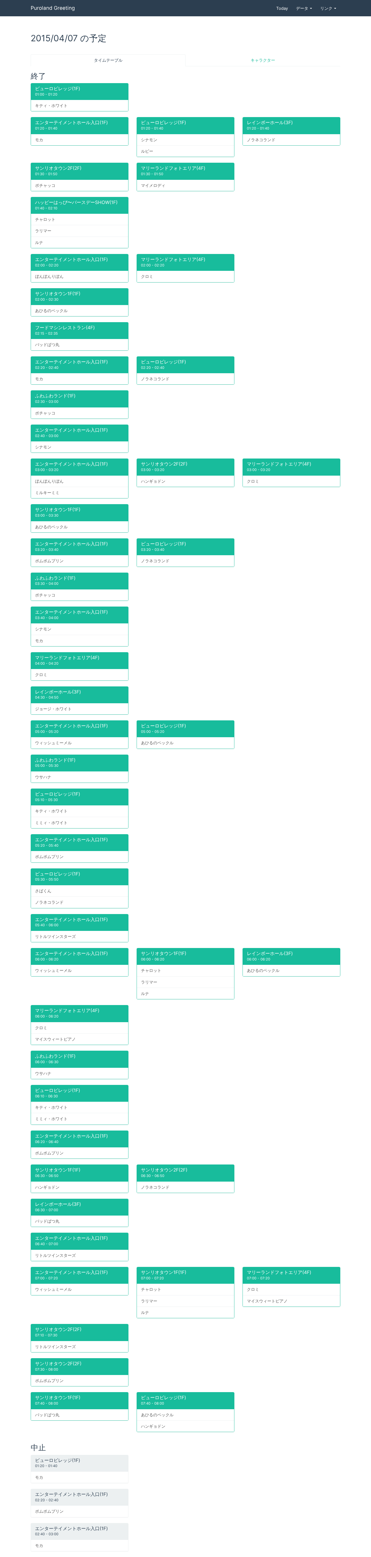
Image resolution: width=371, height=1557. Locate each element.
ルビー (147, 151)
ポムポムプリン (49, 560)
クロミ (147, 276)
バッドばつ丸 (47, 344)
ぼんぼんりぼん (49, 276)
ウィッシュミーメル (53, 742)
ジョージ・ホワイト (53, 708)
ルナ (39, 242)
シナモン (149, 139)
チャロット (45, 219)
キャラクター (263, 60)
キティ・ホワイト (51, 105)
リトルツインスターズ (55, 936)
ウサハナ (43, 777)
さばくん (43, 890)
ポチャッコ (45, 185)
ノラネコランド (261, 139)
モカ (39, 139)
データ (302, 8)
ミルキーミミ (47, 492)
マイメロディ (153, 185)
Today (282, 8)
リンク (327, 8)
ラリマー (43, 230)
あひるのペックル (51, 310)
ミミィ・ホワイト (51, 822)
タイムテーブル (108, 60)
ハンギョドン (153, 481)
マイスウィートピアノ (55, 1039)
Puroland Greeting (53, 8)
